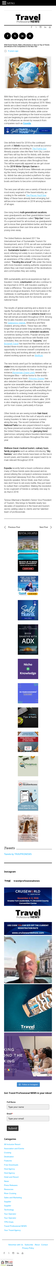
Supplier (7, 1201)
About (37, 1245)
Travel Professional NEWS (15, 1226)
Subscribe (29, 1245)
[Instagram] (13, 1253)
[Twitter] (9, 1252)
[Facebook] (4, 1253)
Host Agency (9, 1169)
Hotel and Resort (11, 1177)
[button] (4, 3)
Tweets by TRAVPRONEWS (18, 854)
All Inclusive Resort (12, 1144)
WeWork (39, 355)
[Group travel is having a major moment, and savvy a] (28, 1008)
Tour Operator (10, 1214)
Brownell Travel (11, 343)
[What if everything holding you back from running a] (28, 1056)
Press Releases (11, 1185)
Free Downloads (11, 1165)
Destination (9, 1157)
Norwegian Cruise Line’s (24, 372)
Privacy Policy (28, 1248)
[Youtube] (23, 1253)
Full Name (11, 1102)
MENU (11, 3)
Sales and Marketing (13, 1197)
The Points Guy (39, 148)
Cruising (7, 1152)
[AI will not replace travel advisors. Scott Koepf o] (28, 959)
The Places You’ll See (36, 195)
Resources (8, 1189)
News (6, 1181)
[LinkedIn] (18, 1253)
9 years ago (13, 51)
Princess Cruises (36, 378)
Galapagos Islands (16, 323)
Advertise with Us (15, 1245)
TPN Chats (8, 1222)
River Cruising (10, 1193)
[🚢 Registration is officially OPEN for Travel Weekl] (28, 911)
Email (10, 1113)
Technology (9, 1210)
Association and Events (14, 1148)
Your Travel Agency (12, 1230)
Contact (44, 1245)
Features (8, 1161)
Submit (12, 1128)
